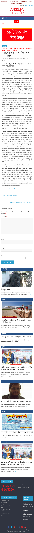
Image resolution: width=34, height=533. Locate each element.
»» (30, 294)
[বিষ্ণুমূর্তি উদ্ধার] (17, 272)
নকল (4, 60)
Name (2, 239)
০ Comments (27, 58)
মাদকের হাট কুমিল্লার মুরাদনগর (9, 195)
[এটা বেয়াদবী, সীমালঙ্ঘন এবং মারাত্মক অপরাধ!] (17, 384)
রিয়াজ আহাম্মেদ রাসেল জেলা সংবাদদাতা (16, 58)
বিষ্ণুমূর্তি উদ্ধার (4, 23)
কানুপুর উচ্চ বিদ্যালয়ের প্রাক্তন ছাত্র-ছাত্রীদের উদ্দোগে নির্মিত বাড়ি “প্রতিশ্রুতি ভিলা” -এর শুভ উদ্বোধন (27, 516)
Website (3, 256)
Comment (4, 216)
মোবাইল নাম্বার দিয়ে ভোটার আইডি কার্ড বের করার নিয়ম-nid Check (28, 504)
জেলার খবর (4, 46)
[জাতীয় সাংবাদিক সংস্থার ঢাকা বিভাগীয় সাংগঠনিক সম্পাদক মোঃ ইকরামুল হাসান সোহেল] (17, 349)
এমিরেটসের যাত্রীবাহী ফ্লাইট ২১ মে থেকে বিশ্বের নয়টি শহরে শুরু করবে (16, 321)
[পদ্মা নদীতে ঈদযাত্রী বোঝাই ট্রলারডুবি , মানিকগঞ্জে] (17, 414)
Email (2, 248)
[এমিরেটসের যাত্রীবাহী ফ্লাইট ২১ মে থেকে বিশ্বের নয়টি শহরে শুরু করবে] (17, 302)
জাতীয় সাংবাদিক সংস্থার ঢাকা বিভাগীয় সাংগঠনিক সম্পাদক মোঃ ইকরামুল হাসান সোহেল (16, 368)
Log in (25, 5)
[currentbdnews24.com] (3, 18)
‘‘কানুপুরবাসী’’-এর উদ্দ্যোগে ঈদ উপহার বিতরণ (16, 337)
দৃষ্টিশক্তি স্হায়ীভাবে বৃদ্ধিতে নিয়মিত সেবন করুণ (21, 202)
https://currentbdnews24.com (9, 188)
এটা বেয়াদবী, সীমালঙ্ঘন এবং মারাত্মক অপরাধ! (16, 401)
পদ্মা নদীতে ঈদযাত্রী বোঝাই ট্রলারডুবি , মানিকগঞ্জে (17, 432)
